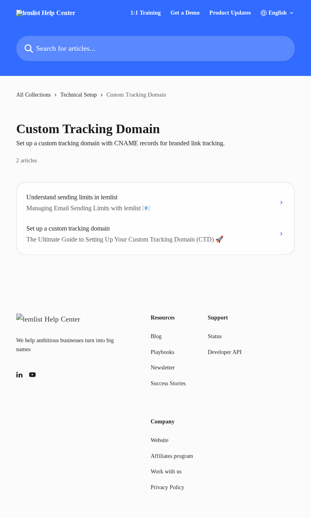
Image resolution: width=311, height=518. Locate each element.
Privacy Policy (167, 487)
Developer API (225, 352)
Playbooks (162, 352)
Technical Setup (78, 95)
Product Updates (230, 13)
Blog (156, 336)
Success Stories (168, 383)
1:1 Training (145, 13)
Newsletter (163, 368)
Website (159, 440)
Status (215, 336)
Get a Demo (185, 13)
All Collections (33, 95)
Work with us (166, 471)
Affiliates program (172, 456)
